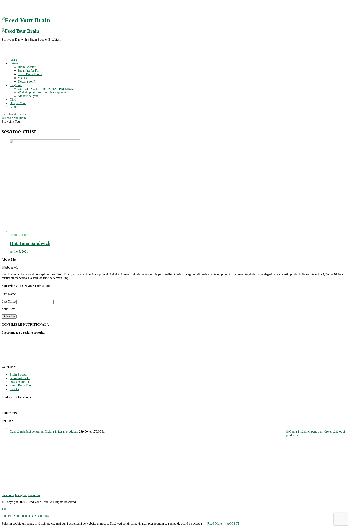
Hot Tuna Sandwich (30, 243)
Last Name (9, 301)
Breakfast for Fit (28, 70)
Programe (16, 85)
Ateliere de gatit (28, 96)
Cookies (43, 515)
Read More (214, 523)
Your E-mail (9, 309)
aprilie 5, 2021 (19, 251)
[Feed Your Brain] (14, 118)
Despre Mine (18, 103)
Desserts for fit (27, 81)
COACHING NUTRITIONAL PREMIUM (46, 88)
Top (4, 508)
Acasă (14, 59)
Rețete (14, 63)
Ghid (13, 99)
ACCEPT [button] (233, 523)
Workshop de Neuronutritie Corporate (42, 92)
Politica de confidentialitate (19, 515)
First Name (9, 294)
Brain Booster (26, 67)
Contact (15, 106)
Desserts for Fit (19, 381)
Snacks (22, 78)
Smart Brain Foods (30, 74)
